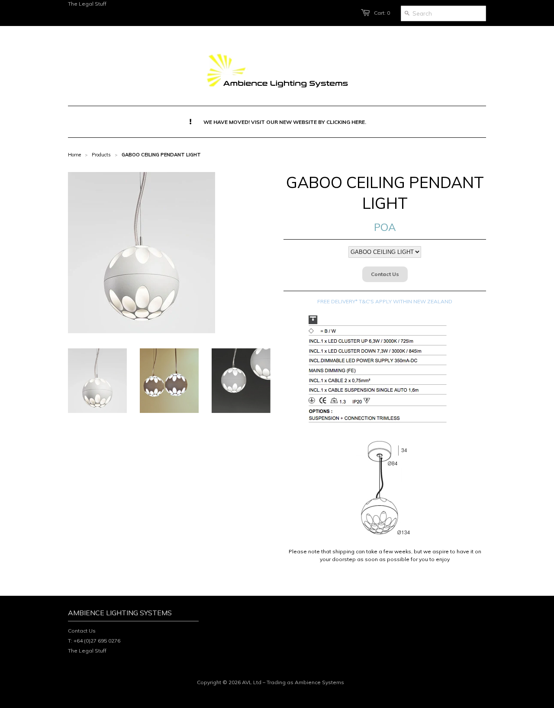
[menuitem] (277, 121)
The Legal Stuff (87, 3)
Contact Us (385, 274)
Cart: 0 (382, 13)
